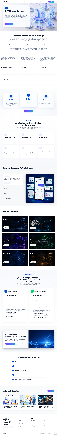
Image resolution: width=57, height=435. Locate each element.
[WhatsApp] (11, 427)
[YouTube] (13, 427)
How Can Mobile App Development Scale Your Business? (10, 407)
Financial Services (33, 420)
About (44, 420)
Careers (44, 423)
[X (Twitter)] (5, 427)
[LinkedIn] (3, 427)
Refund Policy (52, 433)
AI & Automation (21, 420)
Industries (34, 1)
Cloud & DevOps (21, 423)
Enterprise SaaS (33, 426)
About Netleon (42, 433)
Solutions (29, 1)
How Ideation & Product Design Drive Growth (28, 407)
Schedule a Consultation (9, 343)
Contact (44, 426)
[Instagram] (7, 427)
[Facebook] (9, 427)
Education (32, 423)
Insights (45, 1)
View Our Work (19, 343)
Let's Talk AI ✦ (51, 1)
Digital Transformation (22, 426)
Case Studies (40, 1)
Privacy (46, 433)
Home (25, 1)
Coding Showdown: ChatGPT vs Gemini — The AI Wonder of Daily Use (46, 407)
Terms (49, 433)
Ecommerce (32, 428)
